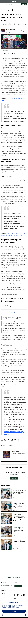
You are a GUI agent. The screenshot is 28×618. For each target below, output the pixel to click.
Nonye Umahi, (9, 29)
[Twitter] (8, 54)
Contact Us (3, 596)
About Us (3, 593)
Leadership (22, 10)
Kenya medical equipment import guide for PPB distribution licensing (19, 530)
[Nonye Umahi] (3, 30)
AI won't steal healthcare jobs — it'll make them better (19, 543)
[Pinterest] (12, 54)
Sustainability (16, 489)
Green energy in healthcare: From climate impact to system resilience (19, 492)
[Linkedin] (5, 54)
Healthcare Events (5, 588)
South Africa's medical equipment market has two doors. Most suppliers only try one (19, 518)
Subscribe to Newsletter (6, 585)
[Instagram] (18, 595)
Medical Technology (17, 540)
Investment (15, 10)
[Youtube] (15, 598)
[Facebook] (2, 54)
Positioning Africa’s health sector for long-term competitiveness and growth (19, 505)
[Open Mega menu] (1, 4)
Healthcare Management (6, 10)
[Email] (15, 54)
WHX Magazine (4, 590)
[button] (14, 1)
